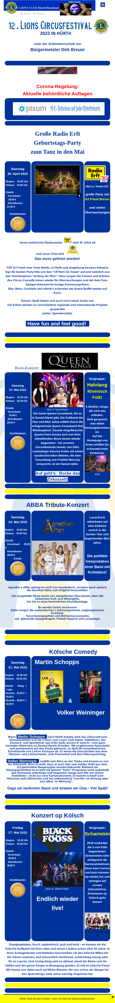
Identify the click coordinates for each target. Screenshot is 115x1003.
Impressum (74, 2)
